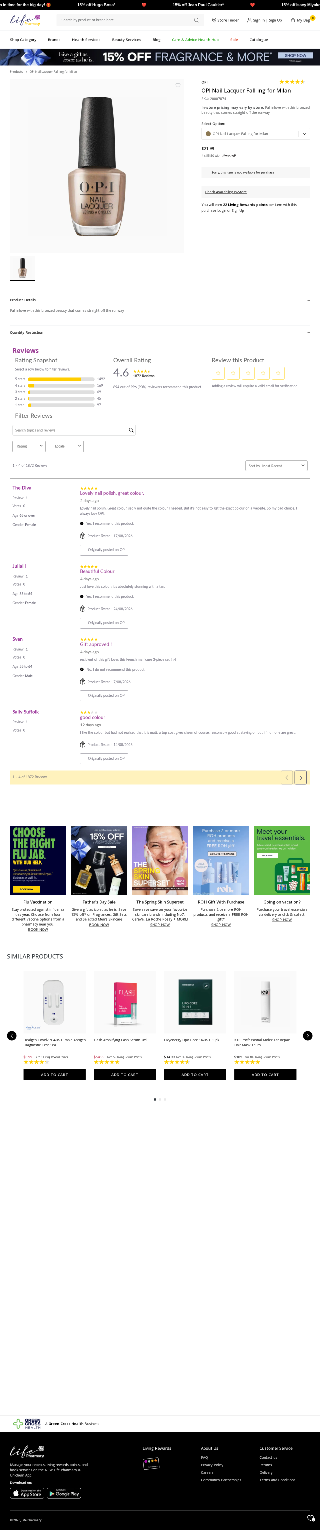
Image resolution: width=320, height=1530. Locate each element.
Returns (266, 1464)
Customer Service (276, 1448)
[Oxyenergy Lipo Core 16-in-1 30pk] (195, 1002)
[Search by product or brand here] (196, 20)
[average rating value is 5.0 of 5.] (247, 1062)
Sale (234, 39)
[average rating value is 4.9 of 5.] (107, 1062)
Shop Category (23, 39)
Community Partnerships (221, 1480)
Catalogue (259, 39)
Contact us (268, 1457)
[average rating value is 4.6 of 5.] (292, 81)
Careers (207, 1472)
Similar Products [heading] (35, 956)
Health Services (86, 39)
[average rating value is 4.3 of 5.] (37, 1062)
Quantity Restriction (26, 332)
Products (16, 72)
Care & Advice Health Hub (195, 39)
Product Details (23, 300)
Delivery (266, 1472)
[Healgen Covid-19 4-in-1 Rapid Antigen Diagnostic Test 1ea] (55, 1002)
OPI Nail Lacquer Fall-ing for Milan (53, 72)
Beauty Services (126, 39)
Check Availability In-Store (226, 192)
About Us (209, 1448)
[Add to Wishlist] (178, 85)
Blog (156, 39)
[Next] (307, 1035)
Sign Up (275, 20)
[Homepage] (25, 20)
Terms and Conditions (278, 1480)
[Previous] (11, 1035)
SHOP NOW (160, 925)
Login (221, 210)
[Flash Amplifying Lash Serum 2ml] (125, 1002)
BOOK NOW (38, 930)
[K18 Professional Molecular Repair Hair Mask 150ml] (265, 1002)
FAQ (204, 1457)
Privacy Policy (212, 1464)
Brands (54, 39)
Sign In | (260, 20)
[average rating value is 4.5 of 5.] (177, 1062)
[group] (55, 1025)
